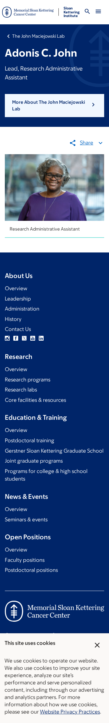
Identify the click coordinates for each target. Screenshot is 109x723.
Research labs (21, 390)
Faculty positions (25, 560)
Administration (22, 309)
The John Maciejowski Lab (38, 36)
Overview (16, 288)
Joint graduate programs (34, 461)
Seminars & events (26, 519)
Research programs (27, 380)
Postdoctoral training (29, 440)
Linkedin (41, 338)
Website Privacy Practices (70, 712)
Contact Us (18, 329)
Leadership (18, 299)
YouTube (32, 338)
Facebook (15, 338)
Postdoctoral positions (31, 570)
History (13, 319)
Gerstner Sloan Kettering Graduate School (54, 451)
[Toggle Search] (87, 12)
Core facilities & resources (35, 400)
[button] (54, 106)
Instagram (7, 338)
